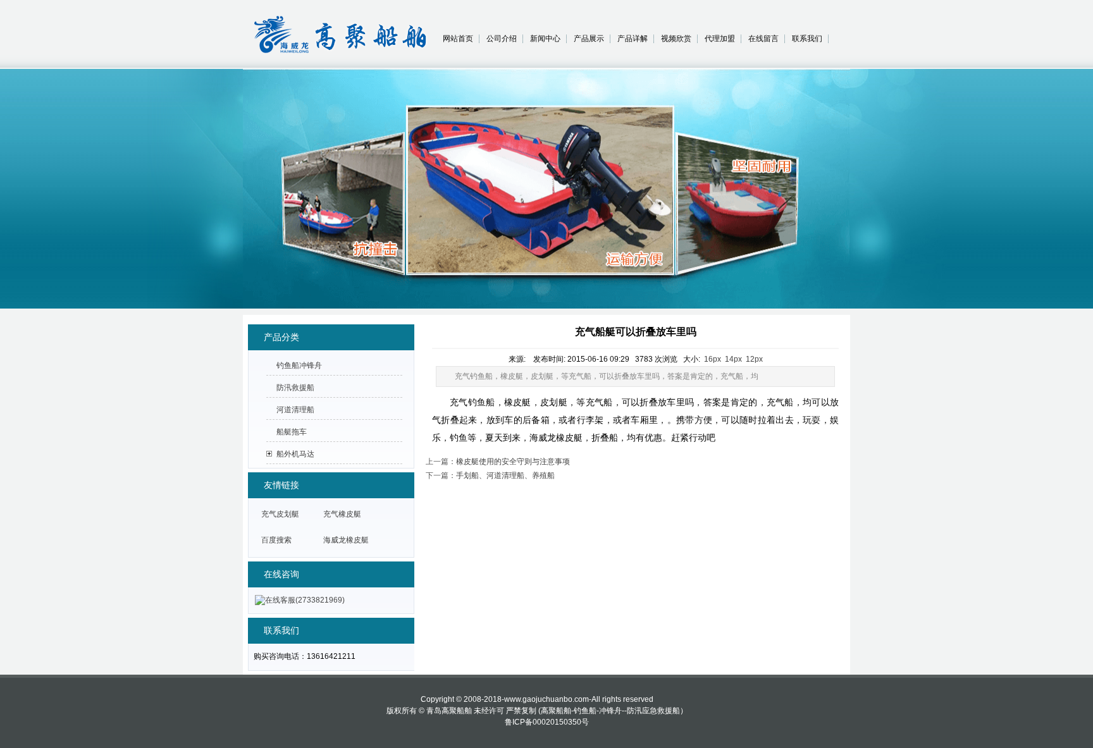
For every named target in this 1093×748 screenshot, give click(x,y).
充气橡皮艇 (342, 514)
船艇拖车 (291, 431)
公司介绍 (501, 38)
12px (754, 359)
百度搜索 (276, 540)
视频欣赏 (676, 38)
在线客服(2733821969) (305, 600)
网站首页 (458, 38)
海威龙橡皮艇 (346, 540)
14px (733, 359)
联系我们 (807, 38)
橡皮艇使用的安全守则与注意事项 (513, 461)
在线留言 (763, 38)
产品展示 (589, 38)
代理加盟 (720, 38)
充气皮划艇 (280, 514)
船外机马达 (295, 454)
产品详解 (632, 38)
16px (712, 359)
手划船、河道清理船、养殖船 (505, 475)
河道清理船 (295, 409)
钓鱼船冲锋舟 (299, 365)
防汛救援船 (295, 387)
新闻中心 (545, 38)
